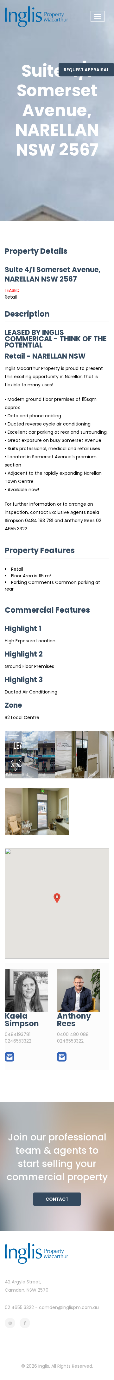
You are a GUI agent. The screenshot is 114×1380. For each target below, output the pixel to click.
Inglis (43, 1366)
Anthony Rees (74, 1020)
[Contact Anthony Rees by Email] (61, 1057)
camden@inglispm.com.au (69, 1307)
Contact (57, 1199)
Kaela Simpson (22, 1020)
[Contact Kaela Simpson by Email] (9, 1057)
